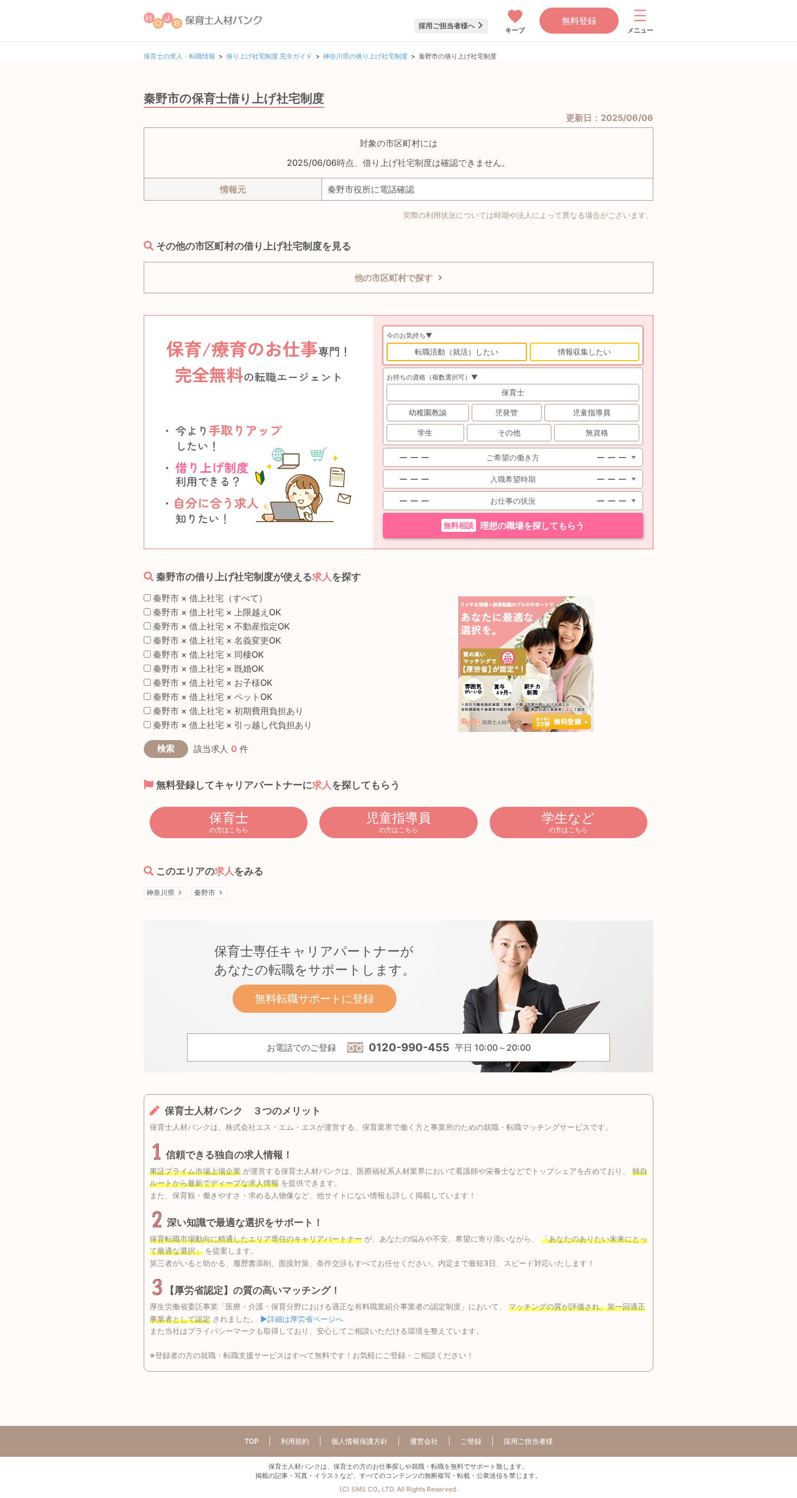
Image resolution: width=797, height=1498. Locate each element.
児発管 (506, 412)
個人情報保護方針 (359, 1441)
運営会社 (424, 1441)
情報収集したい (584, 351)
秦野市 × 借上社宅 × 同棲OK (207, 654)
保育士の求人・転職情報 (179, 56)
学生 (425, 432)
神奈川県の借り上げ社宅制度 (365, 56)
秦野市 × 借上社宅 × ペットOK (212, 696)
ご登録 (470, 1441)
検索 (166, 748)
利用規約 (295, 1441)
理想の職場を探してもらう (514, 525)
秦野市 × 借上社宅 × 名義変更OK (216, 640)
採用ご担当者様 (528, 1441)
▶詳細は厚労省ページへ (301, 1318)
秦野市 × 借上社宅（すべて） (209, 598)
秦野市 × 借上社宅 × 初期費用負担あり (227, 710)
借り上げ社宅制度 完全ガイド (269, 56)
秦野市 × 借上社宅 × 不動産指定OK (220, 626)
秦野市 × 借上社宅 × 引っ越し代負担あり (231, 724)
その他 (509, 432)
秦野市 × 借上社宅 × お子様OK (212, 682)
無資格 (597, 432)
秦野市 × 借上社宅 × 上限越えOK (216, 612)
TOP (252, 1441)
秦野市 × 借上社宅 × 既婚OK (207, 668)
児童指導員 (591, 412)
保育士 (513, 392)
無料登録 (579, 20)
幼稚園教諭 (428, 412)
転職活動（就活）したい (456, 351)
